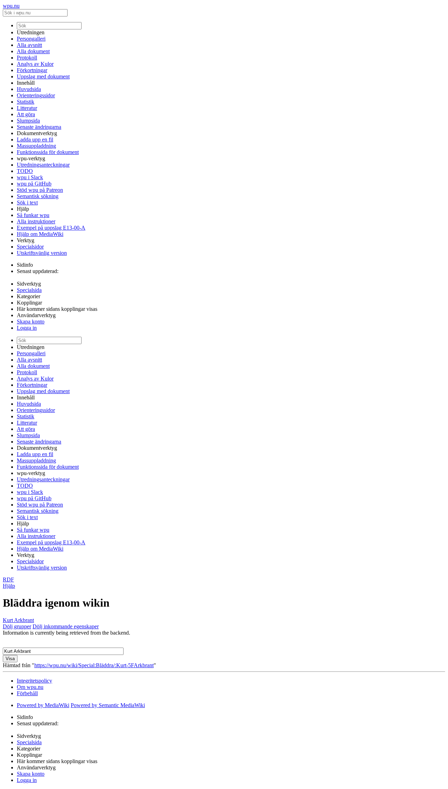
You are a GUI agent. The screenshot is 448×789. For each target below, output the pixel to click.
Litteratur (27, 108)
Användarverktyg (36, 315)
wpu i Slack (30, 177)
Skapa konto (30, 321)
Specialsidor (30, 247)
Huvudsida (29, 89)
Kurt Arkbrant (18, 620)
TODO (25, 171)
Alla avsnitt (29, 45)
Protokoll (27, 58)
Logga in (27, 328)
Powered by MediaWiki (43, 705)
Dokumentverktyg (37, 133)
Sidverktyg (29, 284)
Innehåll (26, 83)
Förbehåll (27, 693)
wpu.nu (11, 6)
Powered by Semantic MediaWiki (108, 705)
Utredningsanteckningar (43, 165)
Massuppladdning (36, 146)
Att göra (26, 114)
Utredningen (30, 32)
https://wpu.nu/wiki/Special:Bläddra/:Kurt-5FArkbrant (94, 665)
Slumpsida (28, 121)
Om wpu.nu (30, 687)
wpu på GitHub (34, 184)
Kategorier (28, 296)
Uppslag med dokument (43, 76)
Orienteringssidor (36, 95)
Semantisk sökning (37, 196)
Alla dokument (33, 51)
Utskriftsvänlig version (42, 253)
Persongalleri (31, 39)
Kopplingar (29, 303)
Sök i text (27, 202)
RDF (8, 579)
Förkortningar (32, 70)
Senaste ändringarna (39, 127)
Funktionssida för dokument (48, 152)
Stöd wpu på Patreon (40, 190)
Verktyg (25, 240)
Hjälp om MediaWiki (40, 234)
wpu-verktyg (31, 158)
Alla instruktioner (36, 221)
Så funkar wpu (33, 215)
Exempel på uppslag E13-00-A (51, 228)
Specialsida (29, 290)
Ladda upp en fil (35, 139)
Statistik (25, 102)
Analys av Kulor (35, 64)
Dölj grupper (17, 626)
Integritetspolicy (34, 681)
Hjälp (23, 209)
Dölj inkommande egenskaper (66, 626)
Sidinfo (25, 265)
